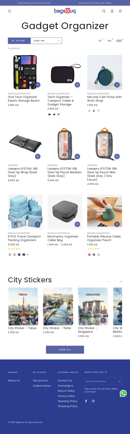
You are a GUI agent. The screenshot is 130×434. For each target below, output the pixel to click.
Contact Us (65, 380)
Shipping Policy (68, 406)
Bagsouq (20, 422)
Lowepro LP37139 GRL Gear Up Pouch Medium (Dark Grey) (65, 172)
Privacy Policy (66, 396)
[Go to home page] (65, 11)
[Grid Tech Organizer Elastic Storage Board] (25, 72)
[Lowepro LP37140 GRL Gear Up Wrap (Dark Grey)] (25, 144)
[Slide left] (111, 281)
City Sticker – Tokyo (22, 328)
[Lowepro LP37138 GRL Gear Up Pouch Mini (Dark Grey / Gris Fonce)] (104, 144)
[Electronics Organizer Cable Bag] (65, 211)
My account (40, 380)
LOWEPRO (13, 165)
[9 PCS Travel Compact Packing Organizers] (25, 211)
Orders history (42, 385)
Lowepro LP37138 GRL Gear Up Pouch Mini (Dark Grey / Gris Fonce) (102, 174)
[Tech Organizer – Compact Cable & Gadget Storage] (65, 72)
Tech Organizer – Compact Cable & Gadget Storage (61, 100)
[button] (104, 11)
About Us (14, 380)
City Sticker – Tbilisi (57, 328)
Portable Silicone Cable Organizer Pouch (104, 238)
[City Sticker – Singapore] (93, 306)
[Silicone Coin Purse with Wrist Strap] (104, 72)
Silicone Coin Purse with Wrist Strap (104, 99)
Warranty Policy (67, 401)
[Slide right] (118, 281)
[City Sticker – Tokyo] (23, 306)
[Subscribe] (120, 381)
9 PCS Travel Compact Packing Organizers (24, 238)
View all (65, 349)
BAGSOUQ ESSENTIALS (19, 93)
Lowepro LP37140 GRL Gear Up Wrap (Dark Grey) (23, 172)
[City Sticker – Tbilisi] (58, 306)
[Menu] (10, 11)
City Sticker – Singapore (87, 330)
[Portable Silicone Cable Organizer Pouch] (104, 211)
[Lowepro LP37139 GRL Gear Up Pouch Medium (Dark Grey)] (65, 144)
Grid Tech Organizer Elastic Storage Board (23, 99)
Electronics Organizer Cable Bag (63, 238)
